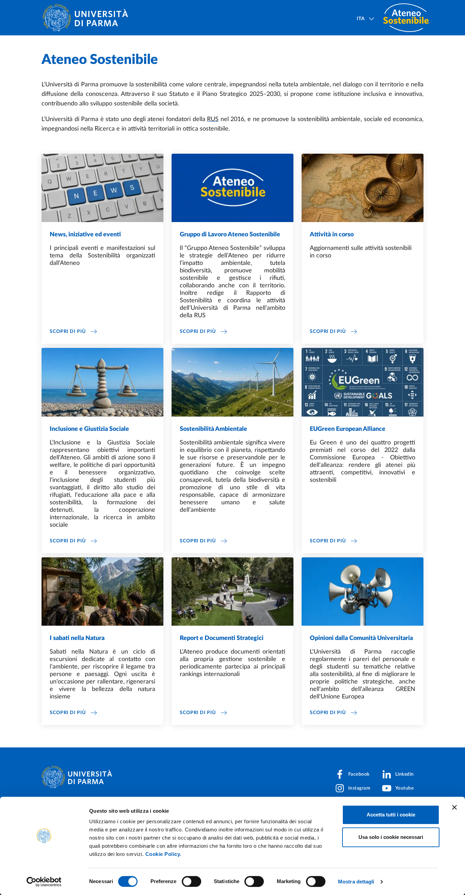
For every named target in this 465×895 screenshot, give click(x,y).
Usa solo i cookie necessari (390, 837)
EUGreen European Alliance (347, 429)
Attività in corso (332, 235)
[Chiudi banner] (454, 807)
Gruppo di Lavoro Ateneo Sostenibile (230, 235)
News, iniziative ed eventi (85, 235)
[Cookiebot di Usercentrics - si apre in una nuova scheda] (44, 882)
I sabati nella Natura (77, 638)
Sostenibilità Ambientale (213, 429)
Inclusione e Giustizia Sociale (89, 429)
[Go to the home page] (88, 17)
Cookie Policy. (163, 854)
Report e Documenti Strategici (221, 638)
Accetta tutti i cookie (391, 814)
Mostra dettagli (356, 881)
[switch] (191, 881)
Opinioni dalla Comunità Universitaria (361, 638)
